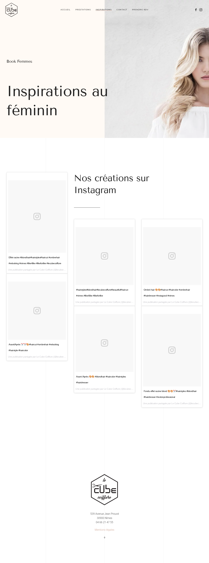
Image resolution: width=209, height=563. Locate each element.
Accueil (66, 9)
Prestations (83, 9)
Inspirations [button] (104, 9)
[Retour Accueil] (11, 9)
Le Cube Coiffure (44, 269)
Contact (122, 9)
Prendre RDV (140, 9)
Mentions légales (104, 529)
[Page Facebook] (196, 9)
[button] (104, 537)
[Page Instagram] (200, 9)
